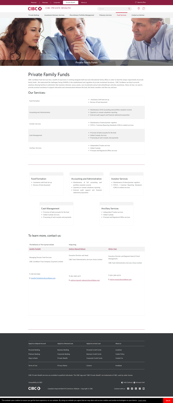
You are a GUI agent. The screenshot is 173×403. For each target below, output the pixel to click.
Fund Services (121, 15)
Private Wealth (70, 2)
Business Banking (63, 350)
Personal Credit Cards (93, 350)
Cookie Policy (120, 354)
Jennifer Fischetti (35, 249)
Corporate (57, 2)
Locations (119, 350)
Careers (89, 365)
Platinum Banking (34, 354)
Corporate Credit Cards (94, 358)
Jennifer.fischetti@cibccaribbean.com (43, 278)
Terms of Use (32, 365)
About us (84, 2)
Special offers (141, 2)
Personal (33, 2)
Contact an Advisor (138, 15)
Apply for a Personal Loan (65, 343)
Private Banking (34, 15)
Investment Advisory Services (54, 15)
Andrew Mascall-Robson (77, 249)
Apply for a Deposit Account (37, 343)
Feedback (119, 365)
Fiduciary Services (105, 15)
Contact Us (119, 358)
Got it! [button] (168, 400)
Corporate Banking (63, 354)
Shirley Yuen (112, 249)
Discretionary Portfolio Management (82, 15)
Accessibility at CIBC (35, 382)
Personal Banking (34, 350)
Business (45, 2)
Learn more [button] (142, 400)
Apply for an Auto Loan (93, 343)
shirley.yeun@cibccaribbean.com (121, 279)
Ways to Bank (33, 358)
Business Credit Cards (93, 354)
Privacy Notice (62, 365)
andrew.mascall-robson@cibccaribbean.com (85, 280)
